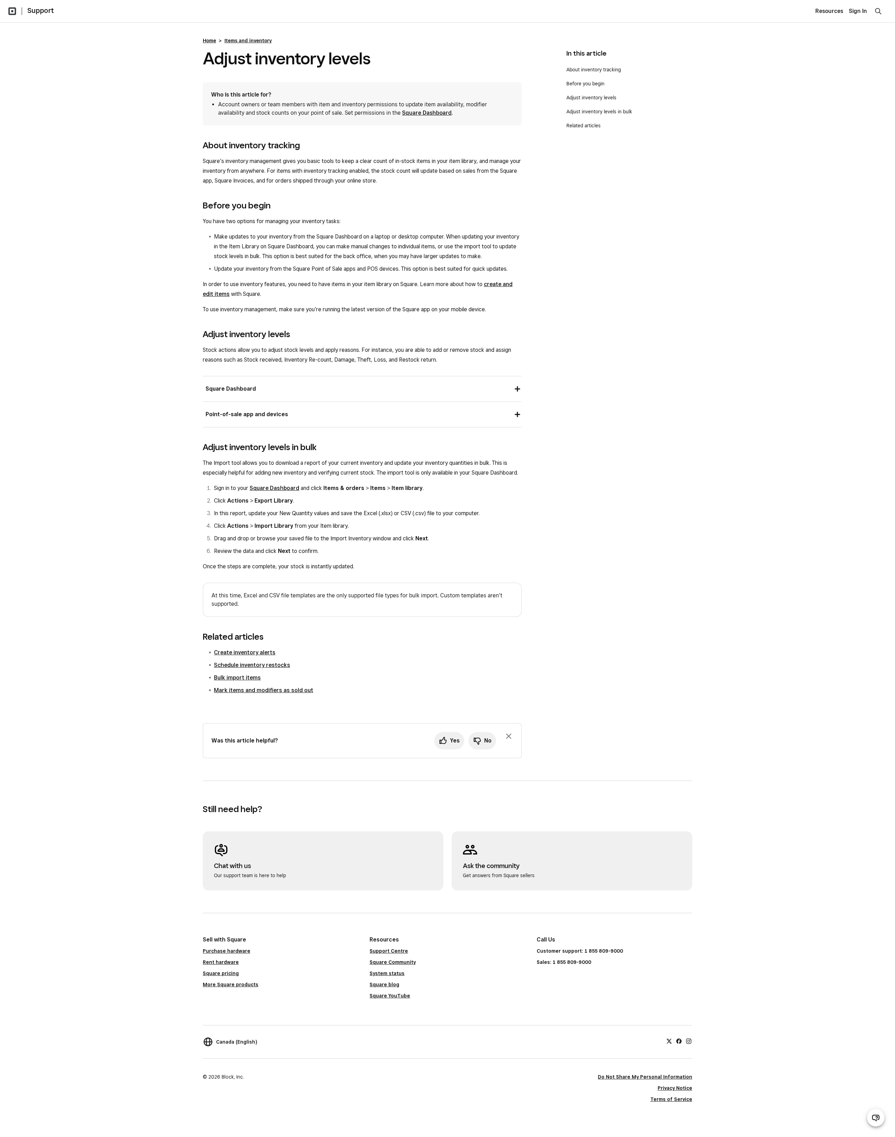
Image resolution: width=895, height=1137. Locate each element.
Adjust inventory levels (591, 97)
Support (40, 10)
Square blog (384, 984)
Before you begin (585, 83)
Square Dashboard (427, 112)
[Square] (12, 11)
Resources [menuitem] (829, 11)
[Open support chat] (876, 1118)
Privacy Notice (675, 1088)
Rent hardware (221, 962)
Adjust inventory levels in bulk (599, 111)
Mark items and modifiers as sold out (263, 690)
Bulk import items (237, 677)
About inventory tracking (593, 69)
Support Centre (389, 951)
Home (209, 40)
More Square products (230, 984)
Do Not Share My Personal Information (645, 1077)
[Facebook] (678, 1041)
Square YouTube (390, 996)
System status (387, 973)
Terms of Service (671, 1099)
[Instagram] (688, 1041)
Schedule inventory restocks (252, 665)
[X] (669, 1041)
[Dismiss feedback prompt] (508, 736)
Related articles (583, 125)
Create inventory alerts (244, 652)
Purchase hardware (226, 951)
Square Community (393, 962)
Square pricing (221, 973)
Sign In (858, 11)
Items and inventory (248, 40)
